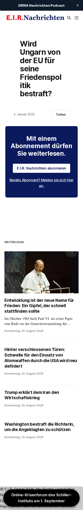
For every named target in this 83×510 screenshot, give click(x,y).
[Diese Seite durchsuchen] (69, 17)
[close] (77, 5)
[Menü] (76, 17)
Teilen (61, 114)
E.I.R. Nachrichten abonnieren (41, 168)
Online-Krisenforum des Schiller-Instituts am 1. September (41, 498)
